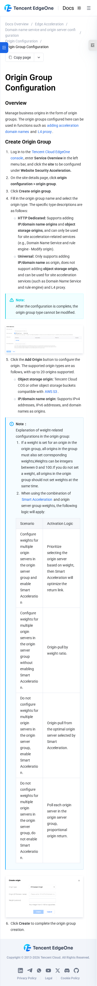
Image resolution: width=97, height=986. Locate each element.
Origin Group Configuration (27, 47)
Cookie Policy (70, 978)
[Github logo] (76, 970)
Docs (68, 8)
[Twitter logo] (57, 970)
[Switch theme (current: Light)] (79, 8)
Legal (48, 978)
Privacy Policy (26, 978)
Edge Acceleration (49, 24)
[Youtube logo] (48, 970)
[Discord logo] (67, 970)
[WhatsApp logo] (39, 970)
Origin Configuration (21, 41)
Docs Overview (17, 24)
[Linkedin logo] (20, 970)
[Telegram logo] (29, 970)
